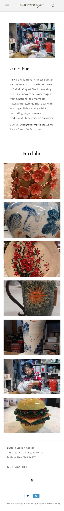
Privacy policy (53, 503)
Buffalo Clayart (18, 503)
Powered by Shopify (35, 503)
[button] (7, 6)
